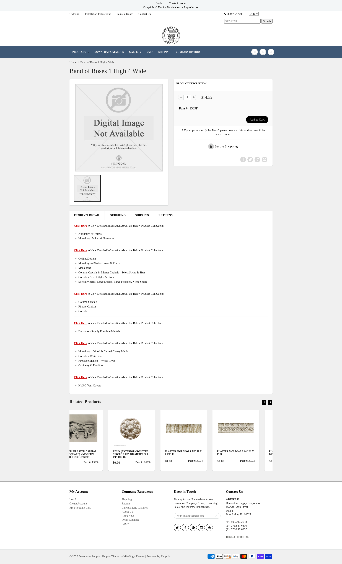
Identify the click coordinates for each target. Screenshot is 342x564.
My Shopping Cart (79, 507)
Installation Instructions (98, 13)
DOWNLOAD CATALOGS (109, 52)
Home (72, 62)
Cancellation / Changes (135, 507)
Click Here (80, 250)
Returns (126, 503)
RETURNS (166, 215)
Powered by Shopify (158, 556)
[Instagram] (201, 527)
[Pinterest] (193, 527)
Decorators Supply (89, 556)
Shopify (106, 556)
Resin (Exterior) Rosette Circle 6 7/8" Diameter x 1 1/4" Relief (91, 454)
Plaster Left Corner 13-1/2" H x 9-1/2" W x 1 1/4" (247, 453)
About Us (127, 511)
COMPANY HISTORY (188, 52)
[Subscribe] (216, 516)
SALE (150, 52)
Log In (73, 499)
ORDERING (118, 215)
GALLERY (135, 52)
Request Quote (124, 13)
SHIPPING (164, 52)
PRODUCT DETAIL (87, 215)
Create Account (177, 3)
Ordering (74, 13)
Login (159, 3)
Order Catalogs (130, 519)
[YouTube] (209, 527)
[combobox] (242, 21)
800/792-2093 (235, 13)
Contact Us (144, 13)
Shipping (127, 499)
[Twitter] (177, 527)
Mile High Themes (134, 556)
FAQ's (125, 523)
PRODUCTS (79, 52)
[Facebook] (185, 527)
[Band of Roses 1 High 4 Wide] (119, 128)
